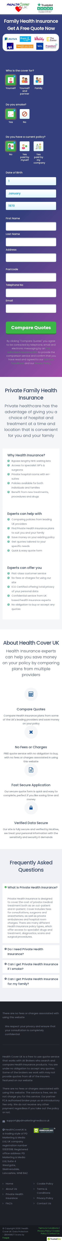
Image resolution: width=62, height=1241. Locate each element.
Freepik (5, 1237)
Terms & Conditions (49, 1228)
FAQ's (9, 1203)
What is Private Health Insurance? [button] (33, 887)
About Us (11, 1189)
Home (9, 1183)
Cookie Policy (45, 1183)
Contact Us (44, 1203)
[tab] (31, 888)
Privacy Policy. (42, 363)
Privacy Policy (45, 1198)
